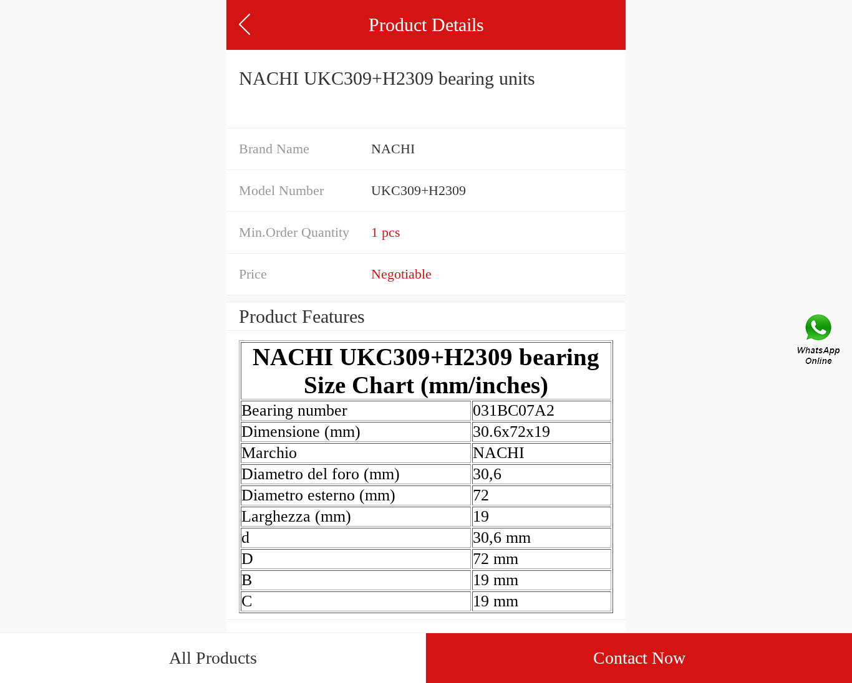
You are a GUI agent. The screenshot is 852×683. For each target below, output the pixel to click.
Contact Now (639, 657)
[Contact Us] (819, 341)
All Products (213, 657)
